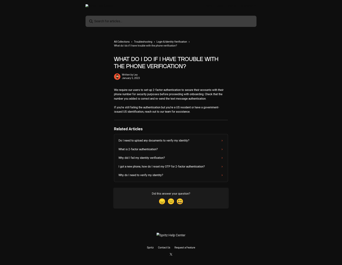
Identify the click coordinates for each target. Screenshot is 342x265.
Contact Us (164, 247)
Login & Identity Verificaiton (172, 41)
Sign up (232, 5)
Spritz (150, 247)
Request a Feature (185, 247)
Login (220, 5)
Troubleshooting (143, 41)
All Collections (122, 41)
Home (208, 5)
